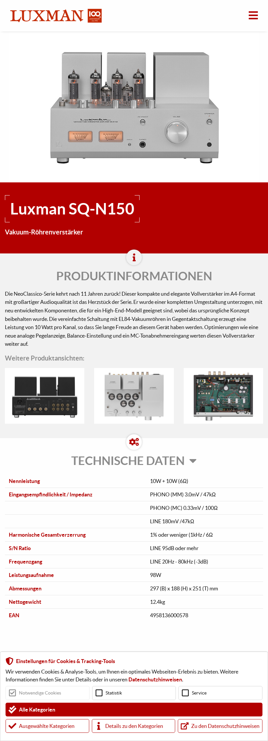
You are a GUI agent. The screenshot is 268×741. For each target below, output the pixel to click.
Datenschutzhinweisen (155, 679)
